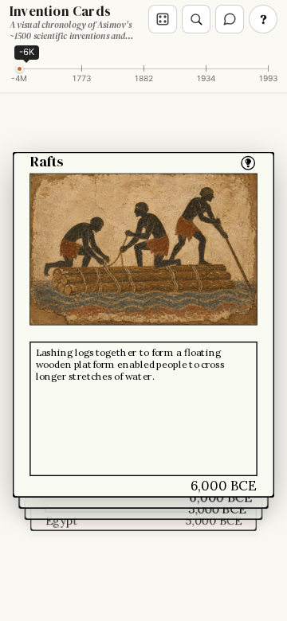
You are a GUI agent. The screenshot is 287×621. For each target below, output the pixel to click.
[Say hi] (229, 19)
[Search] (196, 19)
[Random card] (162, 19)
